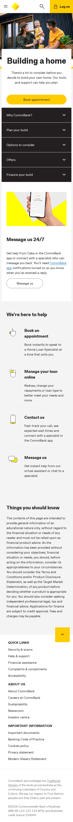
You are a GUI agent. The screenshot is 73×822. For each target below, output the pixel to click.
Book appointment (36, 99)
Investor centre (18, 717)
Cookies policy (18, 746)
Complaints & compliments (27, 669)
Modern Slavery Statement (27, 759)
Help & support (19, 656)
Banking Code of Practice (26, 739)
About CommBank (21, 691)
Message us (25, 283)
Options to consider (20, 145)
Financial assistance (22, 662)
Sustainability (17, 704)
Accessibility (17, 675)
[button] (4, 6)
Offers (10, 160)
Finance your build (19, 174)
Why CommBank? (19, 115)
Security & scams (20, 649)
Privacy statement (21, 752)
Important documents (23, 732)
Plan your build (17, 130)
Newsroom (16, 710)
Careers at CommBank (24, 697)
